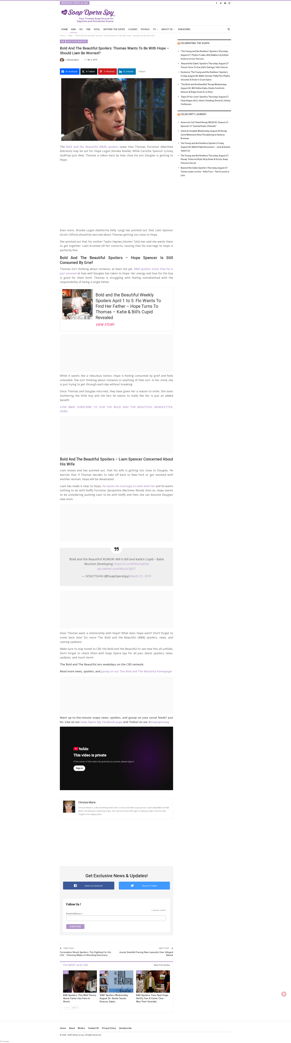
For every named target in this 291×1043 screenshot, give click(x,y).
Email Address (74, 913)
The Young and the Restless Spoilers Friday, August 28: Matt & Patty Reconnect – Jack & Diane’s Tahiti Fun (205, 147)
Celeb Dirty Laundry (193, 114)
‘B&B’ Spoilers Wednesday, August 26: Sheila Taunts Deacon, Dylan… (114, 998)
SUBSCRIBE (184, 29)
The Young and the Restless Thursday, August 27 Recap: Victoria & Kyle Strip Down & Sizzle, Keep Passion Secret (204, 159)
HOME (64, 29)
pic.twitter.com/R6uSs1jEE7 (116, 569)
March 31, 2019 (140, 576)
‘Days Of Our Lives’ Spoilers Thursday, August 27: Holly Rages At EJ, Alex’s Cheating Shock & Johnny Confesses (205, 101)
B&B (73, 29)
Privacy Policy (109, 1028)
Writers (81, 1028)
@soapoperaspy (158, 722)
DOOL (97, 29)
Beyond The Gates (114, 29)
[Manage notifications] (283, 994)
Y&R (88, 29)
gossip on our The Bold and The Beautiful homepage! (136, 671)
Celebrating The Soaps (194, 43)
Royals (145, 29)
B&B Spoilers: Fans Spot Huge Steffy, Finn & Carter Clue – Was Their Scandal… (152, 998)
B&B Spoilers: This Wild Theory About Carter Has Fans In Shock (79, 998)
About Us (166, 29)
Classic (132, 29)
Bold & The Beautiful (77, 41)
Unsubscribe (125, 1028)
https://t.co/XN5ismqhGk (131, 564)
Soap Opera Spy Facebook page (101, 722)
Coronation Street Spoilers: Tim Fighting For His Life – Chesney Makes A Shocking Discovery (85, 954)
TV (154, 29)
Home (63, 1028)
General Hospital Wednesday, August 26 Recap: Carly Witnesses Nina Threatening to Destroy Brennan (204, 135)
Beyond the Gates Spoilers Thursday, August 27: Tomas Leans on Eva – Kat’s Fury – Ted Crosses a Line (205, 172)
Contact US (93, 1028)
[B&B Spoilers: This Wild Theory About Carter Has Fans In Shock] (80, 981)
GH (81, 29)
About (72, 1028)
